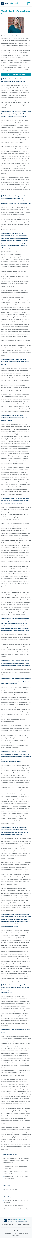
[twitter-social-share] (17, 1230)
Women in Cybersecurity (10, 1189)
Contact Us (12, 1224)
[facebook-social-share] (14, 1231)
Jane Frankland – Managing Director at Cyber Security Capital (16, 1172)
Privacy (19, 1224)
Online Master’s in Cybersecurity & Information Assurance (16, 1201)
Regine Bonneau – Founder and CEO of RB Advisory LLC (15, 1167)
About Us (5, 1224)
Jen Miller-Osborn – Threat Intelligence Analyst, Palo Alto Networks (16, 1177)
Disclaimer (26, 1224)
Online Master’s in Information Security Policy (16, 1209)
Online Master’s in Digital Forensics (13, 1205)
